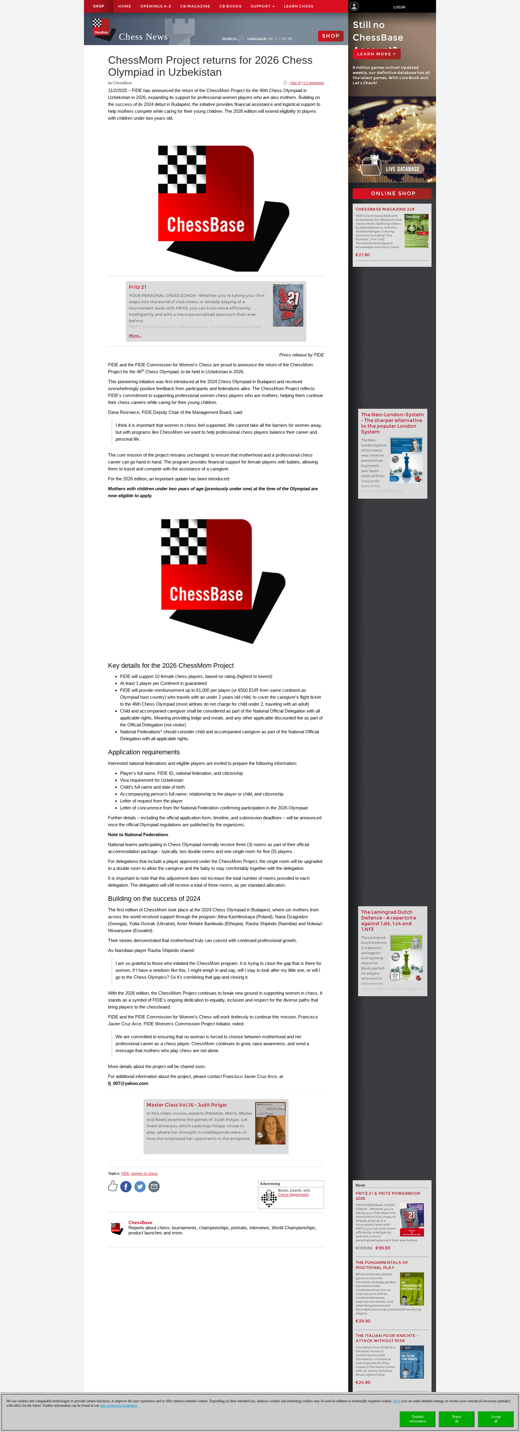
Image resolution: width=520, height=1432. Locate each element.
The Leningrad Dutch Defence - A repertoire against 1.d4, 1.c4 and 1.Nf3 (388, 920)
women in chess (144, 1174)
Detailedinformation (417, 1419)
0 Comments (313, 83)
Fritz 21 (138, 287)
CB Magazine (195, 6)
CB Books (230, 6)
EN (277, 39)
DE (271, 39)
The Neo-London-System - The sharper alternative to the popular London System (392, 423)
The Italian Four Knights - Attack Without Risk (387, 1338)
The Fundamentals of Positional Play (382, 1265)
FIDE (125, 1174)
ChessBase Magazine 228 (385, 209)
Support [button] (261, 6)
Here (396, 1401)
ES (284, 39)
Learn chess (299, 6)
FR (290, 39)
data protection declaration (118, 1405)
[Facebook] (126, 1186)
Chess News (143, 36)
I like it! (295, 83)
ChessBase (140, 1222)
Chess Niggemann (293, 1195)
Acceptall (496, 1419)
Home (124, 6)
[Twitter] (140, 1186)
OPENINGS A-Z (155, 6)
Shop (98, 6)
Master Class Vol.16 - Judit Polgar (187, 1105)
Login (399, 7)
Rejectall (456, 1419)
